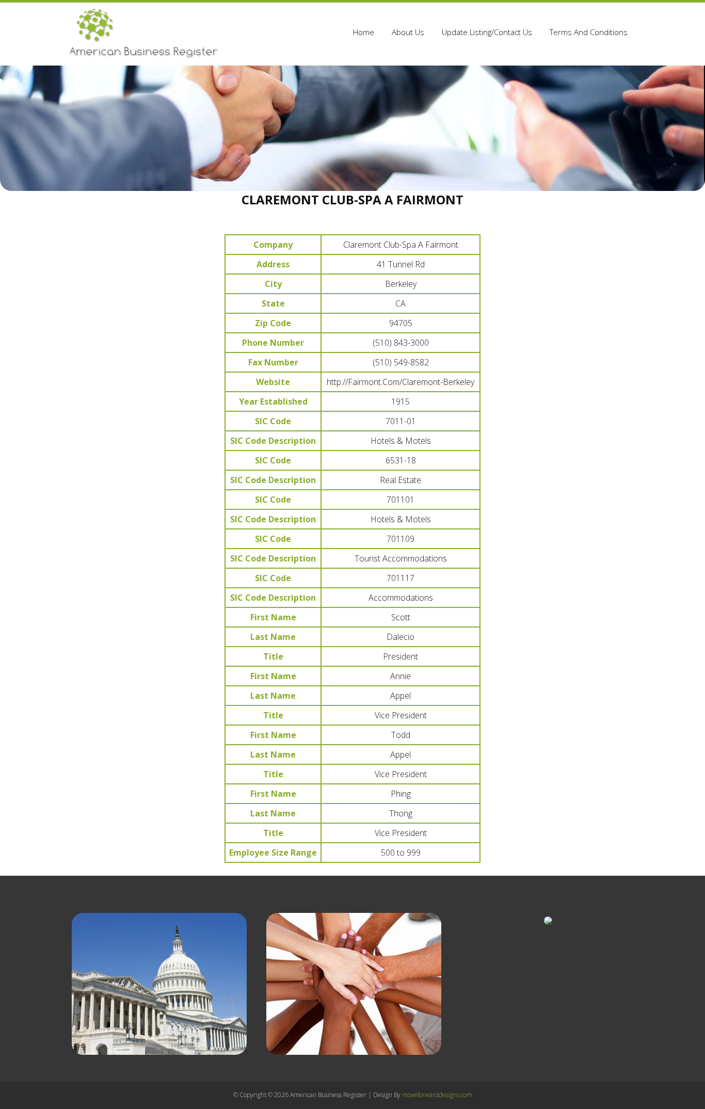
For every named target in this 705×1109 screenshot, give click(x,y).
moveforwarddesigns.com (437, 1094)
